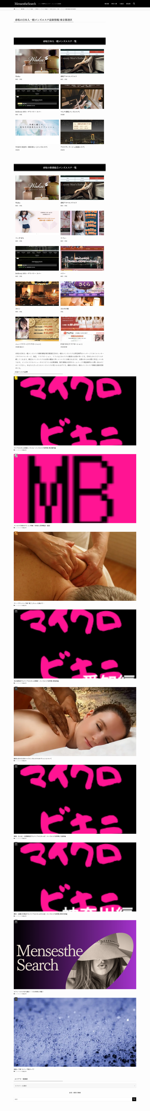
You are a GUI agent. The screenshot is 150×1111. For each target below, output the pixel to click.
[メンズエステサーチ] (25, 4)
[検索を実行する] (134, 1099)
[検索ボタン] (134, 3)
